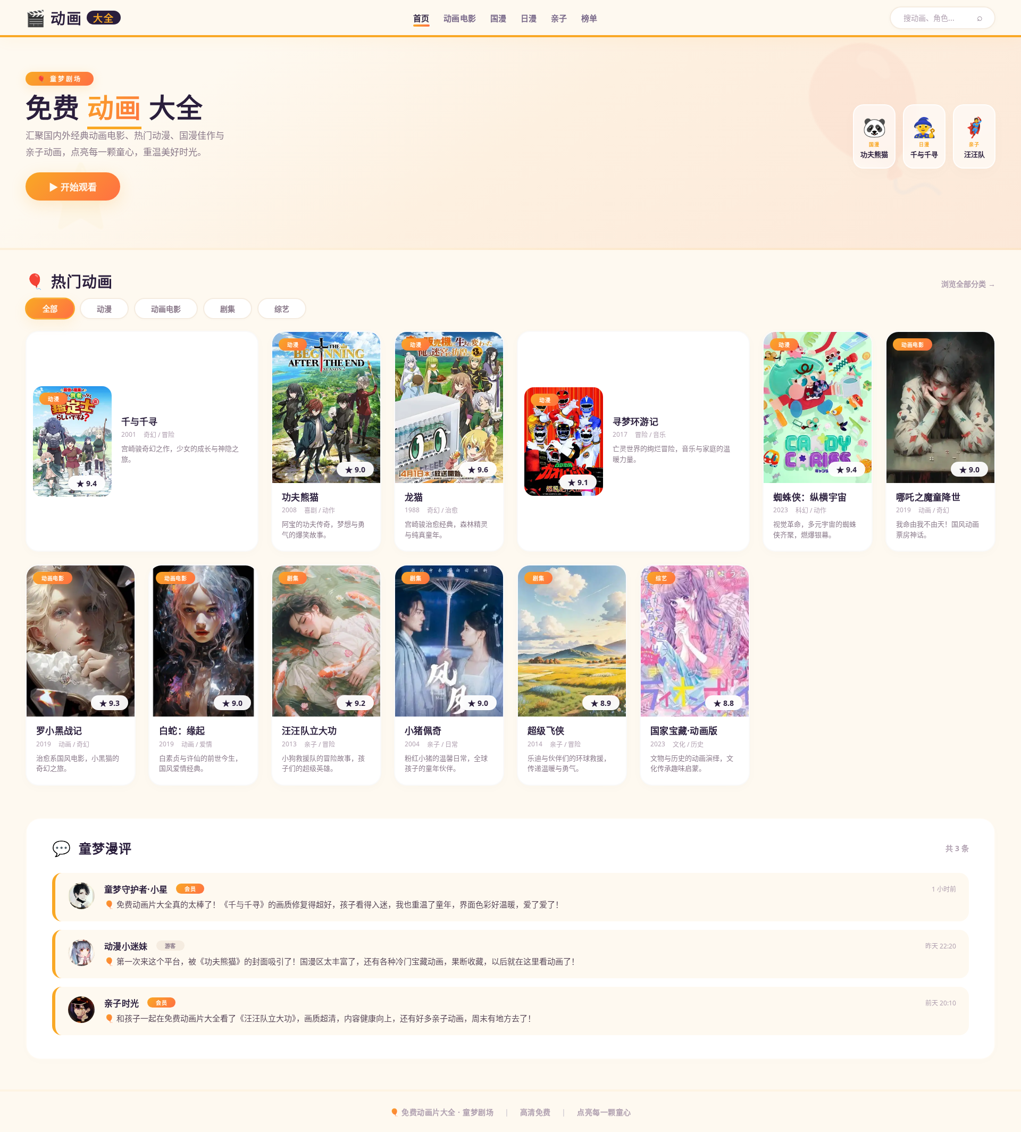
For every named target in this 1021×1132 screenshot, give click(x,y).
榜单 (589, 18)
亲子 (559, 18)
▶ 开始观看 (73, 187)
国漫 (498, 18)
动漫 (104, 309)
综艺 (281, 309)
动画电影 (459, 18)
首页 (421, 18)
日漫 (529, 18)
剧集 (227, 309)
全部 (50, 309)
